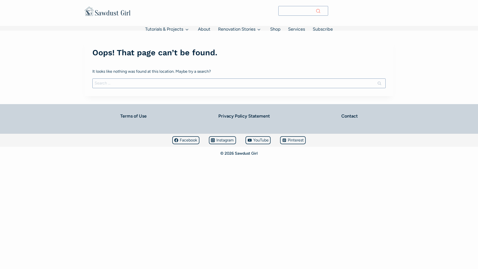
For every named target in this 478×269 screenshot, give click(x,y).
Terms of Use (133, 116)
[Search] (318, 10)
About (204, 29)
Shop (275, 29)
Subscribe (323, 29)
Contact (349, 116)
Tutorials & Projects (164, 29)
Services (296, 29)
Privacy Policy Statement (244, 116)
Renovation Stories (236, 29)
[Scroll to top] (6, 250)
